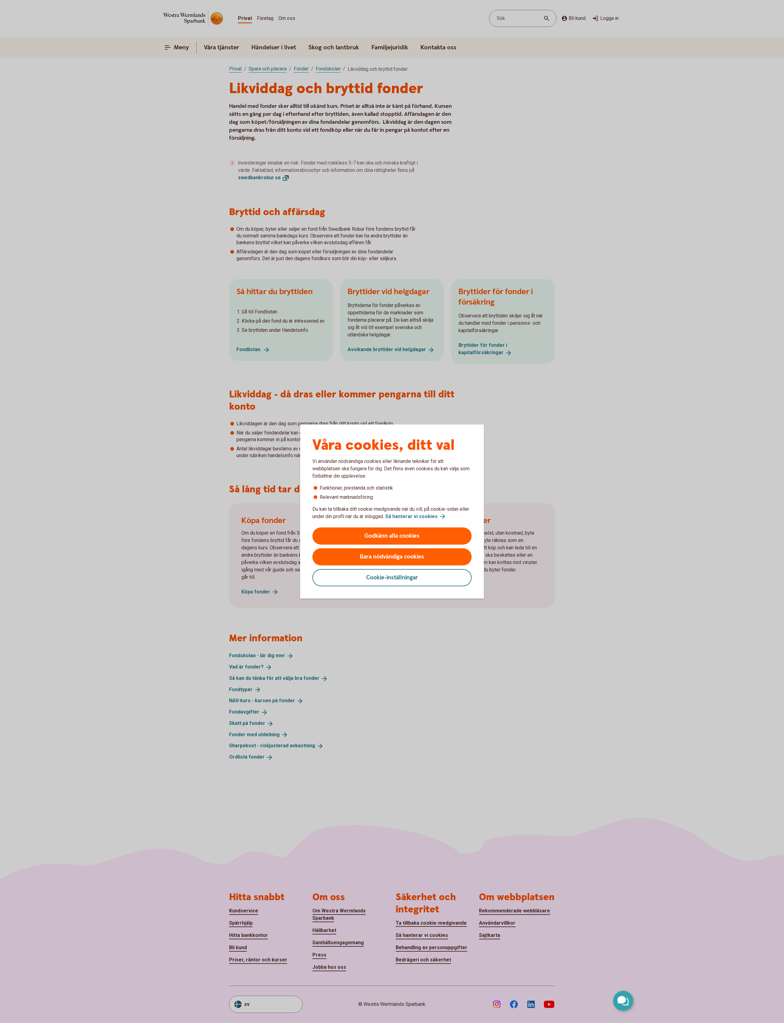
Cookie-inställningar (392, 578)
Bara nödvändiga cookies (392, 557)
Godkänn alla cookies (392, 536)
